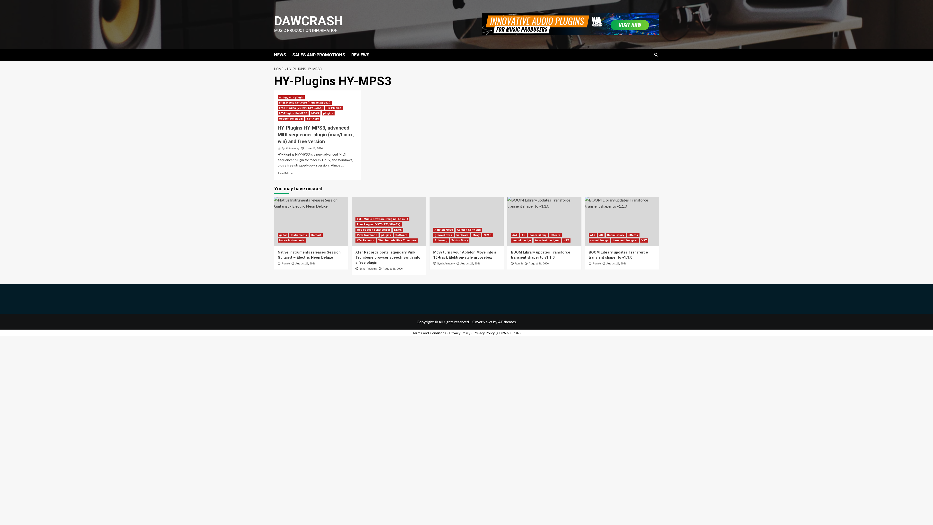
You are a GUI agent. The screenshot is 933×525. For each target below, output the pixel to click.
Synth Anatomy (290, 148)
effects (555, 235)
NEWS (280, 54)
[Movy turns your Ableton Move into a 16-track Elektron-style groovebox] (467, 221)
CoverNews (482, 321)
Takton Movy (459, 240)
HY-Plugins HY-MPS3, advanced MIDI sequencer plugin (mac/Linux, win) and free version (316, 134)
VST (566, 240)
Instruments (299, 235)
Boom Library (537, 235)
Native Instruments (291, 240)
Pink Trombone (367, 235)
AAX (515, 235)
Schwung (441, 240)
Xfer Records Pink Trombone (397, 240)
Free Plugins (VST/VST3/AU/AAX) (300, 108)
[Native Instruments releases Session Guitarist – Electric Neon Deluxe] (311, 221)
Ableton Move (444, 229)
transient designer (547, 240)
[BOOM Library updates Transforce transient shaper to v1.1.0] (544, 221)
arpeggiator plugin (291, 97)
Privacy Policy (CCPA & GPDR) (497, 333)
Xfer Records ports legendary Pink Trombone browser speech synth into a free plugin (387, 257)
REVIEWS (360, 54)
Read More (285, 173)
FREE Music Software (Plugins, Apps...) (304, 102)
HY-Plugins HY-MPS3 (293, 113)
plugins (328, 113)
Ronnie (286, 263)
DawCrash (308, 21)
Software (313, 118)
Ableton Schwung (469, 229)
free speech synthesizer (373, 229)
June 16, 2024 (314, 148)
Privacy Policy (459, 333)
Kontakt (316, 235)
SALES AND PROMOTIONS (318, 54)
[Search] (656, 55)
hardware (462, 235)
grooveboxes (443, 235)
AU (523, 235)
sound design (521, 240)
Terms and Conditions (429, 333)
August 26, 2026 (305, 263)
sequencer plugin (291, 118)
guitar (283, 235)
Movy (476, 235)
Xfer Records (365, 240)
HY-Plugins (334, 108)
